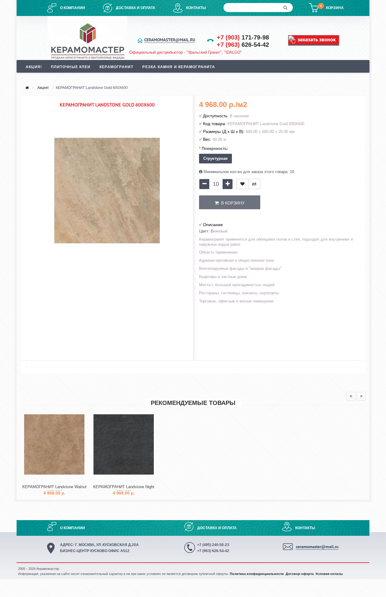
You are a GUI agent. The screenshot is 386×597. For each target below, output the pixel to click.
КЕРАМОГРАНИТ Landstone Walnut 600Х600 (54, 489)
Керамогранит (116, 67)
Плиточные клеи (70, 67)
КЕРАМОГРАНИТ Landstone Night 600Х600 (123, 489)
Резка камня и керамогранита (178, 67)
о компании (72, 8)
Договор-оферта (300, 574)
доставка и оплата (135, 8)
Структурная (215, 158)
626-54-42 (243, 44)
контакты (196, 8)
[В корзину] (40, 480)
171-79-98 (243, 37)
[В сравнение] (254, 184)
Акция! (34, 67)
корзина (335, 8)
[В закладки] (242, 184)
